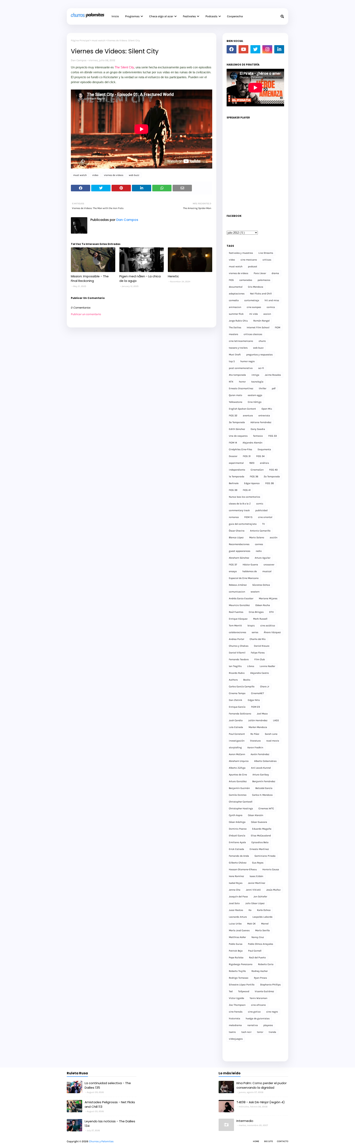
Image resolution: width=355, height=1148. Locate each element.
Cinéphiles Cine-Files (240, 449)
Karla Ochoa (264, 910)
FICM (277, 327)
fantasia (258, 435)
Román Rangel (261, 320)
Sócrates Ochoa (261, 584)
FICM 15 (248, 517)
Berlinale (234, 483)
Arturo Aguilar (262, 557)
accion (267, 313)
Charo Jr (264, 686)
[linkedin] (279, 49)
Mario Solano (256, 537)
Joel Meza (262, 713)
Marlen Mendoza (258, 727)
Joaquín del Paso (238, 896)
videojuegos (236, 1038)
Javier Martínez (256, 883)
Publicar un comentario (86, 314)
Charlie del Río (258, 639)
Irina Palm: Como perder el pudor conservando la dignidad (261, 1085)
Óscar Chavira (236, 530)
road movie (272, 740)
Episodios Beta (260, 842)
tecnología (257, 381)
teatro (232, 1032)
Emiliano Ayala (237, 842)
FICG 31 (247, 456)
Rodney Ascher (259, 971)
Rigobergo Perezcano (240, 964)
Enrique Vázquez (238, 618)
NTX (231, 381)
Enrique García (237, 706)
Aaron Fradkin (255, 747)
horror (242, 381)
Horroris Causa (270, 869)
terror (260, 1032)
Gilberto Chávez (238, 862)
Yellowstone (235, 402)
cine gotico (254, 1011)
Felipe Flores (258, 652)
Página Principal (80, 40)
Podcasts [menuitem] (211, 16)
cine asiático (267, 625)
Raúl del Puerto (257, 957)
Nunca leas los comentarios (244, 496)
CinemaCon (257, 469)
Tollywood (243, 991)
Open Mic (267, 408)
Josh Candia (236, 720)
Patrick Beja (236, 950)
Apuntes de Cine (238, 774)
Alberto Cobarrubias (265, 761)
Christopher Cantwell (240, 801)
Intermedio (244, 1121)
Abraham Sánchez (239, 557)
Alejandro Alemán (252, 442)
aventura (248, 415)
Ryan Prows (260, 977)
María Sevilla (262, 930)
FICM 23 (255, 706)
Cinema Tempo (237, 693)
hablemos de (249, 571)
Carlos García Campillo (242, 686)
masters (233, 334)
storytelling (235, 747)
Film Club (259, 659)
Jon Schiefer (260, 896)
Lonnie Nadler (267, 666)
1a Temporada (236, 476)
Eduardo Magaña (261, 828)
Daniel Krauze (261, 645)
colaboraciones (237, 632)
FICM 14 (233, 442)
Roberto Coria (265, 964)
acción (273, 537)
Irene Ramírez (236, 876)
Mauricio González (239, 605)
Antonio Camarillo (260, 530)
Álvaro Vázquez (272, 632)
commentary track (239, 510)
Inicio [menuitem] (115, 16)
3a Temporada (237, 422)
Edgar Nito (254, 700)
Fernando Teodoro (239, 659)
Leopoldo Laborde (262, 916)
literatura (255, 740)
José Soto (234, 903)
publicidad (261, 510)
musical (266, 571)
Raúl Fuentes (236, 612)
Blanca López (236, 537)
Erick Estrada (236, 849)
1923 (251, 462)
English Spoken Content (242, 408)
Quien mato (235, 395)
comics (271, 307)
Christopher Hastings (241, 808)
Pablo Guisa (235, 944)
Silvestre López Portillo (242, 984)
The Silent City (124, 67)
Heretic (173, 276)
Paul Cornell (254, 950)
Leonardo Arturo (238, 916)
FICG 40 (273, 469)
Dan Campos (78, 60)
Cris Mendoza (255, 286)
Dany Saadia (258, 429)
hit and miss (272, 300)
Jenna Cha (234, 889)
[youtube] (243, 49)
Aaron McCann (237, 754)
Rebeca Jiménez (238, 584)
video (95, 175)
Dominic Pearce (238, 828)
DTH (271, 612)
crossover (269, 564)
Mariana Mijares (268, 598)
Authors (233, 679)
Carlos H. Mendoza (262, 794)
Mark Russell (260, 618)
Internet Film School (258, 327)
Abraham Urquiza (239, 761)
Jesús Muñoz (273, 889)
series (255, 632)
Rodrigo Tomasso (238, 977)
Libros (250, 666)
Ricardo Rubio (237, 673)
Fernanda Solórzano (240, 713)
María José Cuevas (239, 930)
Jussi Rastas (236, 910)
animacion (235, 307)
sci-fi (261, 368)
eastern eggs (255, 395)
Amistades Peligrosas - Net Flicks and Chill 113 (110, 1104)
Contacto (282, 1141)
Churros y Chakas (238, 645)
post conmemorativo (241, 368)
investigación (236, 740)
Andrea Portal (236, 639)
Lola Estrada (236, 727)
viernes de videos (113, 175)
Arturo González (238, 781)
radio (259, 551)
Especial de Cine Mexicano (244, 578)
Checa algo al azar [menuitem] (161, 16)
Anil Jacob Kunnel (261, 767)
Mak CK (251, 923)
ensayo (233, 571)
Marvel (265, 923)
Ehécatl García (237, 835)
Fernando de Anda (239, 855)
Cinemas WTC (266, 808)
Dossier (233, 456)
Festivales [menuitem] (189, 16)
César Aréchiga (237, 822)
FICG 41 (247, 490)
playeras (268, 1025)
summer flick (236, 313)
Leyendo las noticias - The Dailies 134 (110, 1123)
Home (256, 1141)
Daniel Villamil (237, 652)
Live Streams (265, 252)
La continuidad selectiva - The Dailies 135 (108, 1085)
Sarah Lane (271, 733)
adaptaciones (236, 293)
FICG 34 (260, 456)
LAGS (276, 720)
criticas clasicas (253, 334)
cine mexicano (249, 259)
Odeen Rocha (262, 605)
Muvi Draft (235, 354)
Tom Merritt (235, 625)
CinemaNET (257, 693)
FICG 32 (233, 415)
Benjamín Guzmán (239, 788)
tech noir (246, 1032)
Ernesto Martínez (259, 849)
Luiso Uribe (235, 923)
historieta (234, 1018)
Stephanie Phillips (270, 984)
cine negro (272, 1011)
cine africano (258, 1004)
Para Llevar (260, 273)
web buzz (134, 175)
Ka (250, 910)
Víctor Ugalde (236, 998)
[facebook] (231, 49)
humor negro (247, 361)
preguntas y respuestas (259, 354)
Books (246, 679)
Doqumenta (264, 449)
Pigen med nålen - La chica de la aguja (140, 278)
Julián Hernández (257, 720)
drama (275, 273)
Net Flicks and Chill (261, 293)
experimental (236, 462)
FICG (231, 280)
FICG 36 (254, 476)
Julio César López (255, 903)
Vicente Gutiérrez (264, 991)
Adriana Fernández (260, 422)
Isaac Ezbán (256, 876)
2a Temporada (272, 476)
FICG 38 (269, 483)
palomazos (264, 280)
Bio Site (268, 1141)
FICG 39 (233, 490)
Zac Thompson (237, 1004)
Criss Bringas (256, 612)
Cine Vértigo (255, 402)
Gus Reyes (257, 862)
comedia (234, 300)
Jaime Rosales (273, 374)
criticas (267, 259)
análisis (264, 462)
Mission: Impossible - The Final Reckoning (90, 278)
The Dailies (235, 327)
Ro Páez (254, 733)
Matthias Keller (237, 937)
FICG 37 (233, 564)
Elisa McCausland (261, 835)
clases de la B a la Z (240, 503)
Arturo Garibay (260, 774)
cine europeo (254, 307)
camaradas (245, 280)
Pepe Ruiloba (236, 957)
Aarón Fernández (260, 754)
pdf (273, 388)
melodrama (235, 1025)
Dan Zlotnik (235, 700)
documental (235, 286)
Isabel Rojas (235, 883)
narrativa (252, 1025)
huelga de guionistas (258, 1018)
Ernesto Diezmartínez (241, 388)
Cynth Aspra (235, 815)
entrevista (264, 415)
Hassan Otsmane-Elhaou (243, 869)
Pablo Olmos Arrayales (260, 944)
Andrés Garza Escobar (241, 598)
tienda (272, 1032)
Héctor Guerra (250, 564)
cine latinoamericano (241, 341)
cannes (259, 544)
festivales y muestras (241, 252)
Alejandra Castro (259, 673)
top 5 (232, 361)
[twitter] (255, 49)
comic (259, 503)
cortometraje (251, 300)
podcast (252, 266)
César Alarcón (255, 815)
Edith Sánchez (237, 429)
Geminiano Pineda (265, 855)
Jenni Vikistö (253, 889)
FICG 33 (272, 435)
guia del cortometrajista (243, 523)
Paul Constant (237, 733)
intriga (255, 374)
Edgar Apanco (252, 483)
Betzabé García (263, 788)
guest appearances (239, 551)
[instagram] (267, 49)
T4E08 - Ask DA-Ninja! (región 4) (260, 1102)
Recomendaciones (239, 544)
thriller (262, 388)
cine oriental (265, 517)
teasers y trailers (238, 347)
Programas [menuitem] (132, 16)
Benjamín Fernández (263, 781)
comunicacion (237, 591)
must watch (98, 40)
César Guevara (259, 822)
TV (263, 523)
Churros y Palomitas (101, 1141)
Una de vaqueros (238, 435)
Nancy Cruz (257, 937)
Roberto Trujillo (237, 971)
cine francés (235, 1011)
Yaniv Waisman (258, 998)
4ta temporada (237, 374)
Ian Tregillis (235, 666)
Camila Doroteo (238, 794)
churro (262, 341)
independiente (237, 469)
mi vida (253, 313)
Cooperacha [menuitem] (235, 16)
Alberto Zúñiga (237, 767)
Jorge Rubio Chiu (238, 320)
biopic (251, 625)
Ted (231, 991)
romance (234, 517)
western (255, 591)
